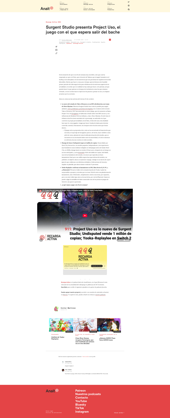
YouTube (81, 401)
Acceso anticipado (89, 9)
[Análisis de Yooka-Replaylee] (61, 325)
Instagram (82, 411)
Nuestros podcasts (88, 394)
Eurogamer (75, 113)
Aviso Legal (49, 411)
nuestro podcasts (100, 294)
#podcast (69, 43)
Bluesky (80, 404)
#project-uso (75, 42)
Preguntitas (111, 4)
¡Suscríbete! (64, 4)
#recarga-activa (78, 43)
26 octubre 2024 (68, 363)
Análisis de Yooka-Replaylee (58, 338)
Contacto (81, 397)
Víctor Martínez (67, 40)
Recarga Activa (88, 4)
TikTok (79, 408)
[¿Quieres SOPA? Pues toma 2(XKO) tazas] (109, 325)
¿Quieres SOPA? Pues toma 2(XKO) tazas (107, 339)
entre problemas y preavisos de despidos (80, 109)
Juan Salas (68, 369)
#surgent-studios (85, 42)
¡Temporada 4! (64, 9)
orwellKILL (68, 362)
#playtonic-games (64, 42)
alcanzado (81, 152)
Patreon (65, 294)
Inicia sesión (86, 356)
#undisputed (96, 42)
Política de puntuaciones (54, 412)
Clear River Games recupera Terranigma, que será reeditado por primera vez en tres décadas (84, 340)
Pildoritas (110, 9)
